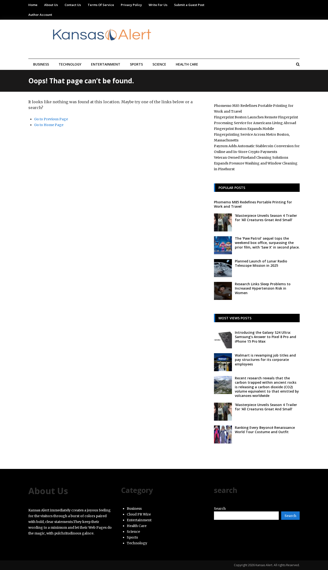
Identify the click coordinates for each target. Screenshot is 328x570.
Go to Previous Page (51, 119)
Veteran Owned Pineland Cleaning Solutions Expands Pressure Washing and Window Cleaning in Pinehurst (256, 163)
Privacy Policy (131, 5)
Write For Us (158, 5)
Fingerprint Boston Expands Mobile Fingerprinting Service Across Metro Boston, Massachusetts (252, 134)
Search (220, 508)
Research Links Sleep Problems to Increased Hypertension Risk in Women (263, 288)
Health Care (187, 64)
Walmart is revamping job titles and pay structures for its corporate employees (265, 359)
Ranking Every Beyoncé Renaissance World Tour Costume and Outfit (265, 429)
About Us (51, 5)
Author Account (40, 14)
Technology (70, 64)
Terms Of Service (101, 5)
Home (32, 5)
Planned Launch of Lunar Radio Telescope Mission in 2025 (261, 263)
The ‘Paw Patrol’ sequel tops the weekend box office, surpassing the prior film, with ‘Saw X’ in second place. (267, 242)
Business (41, 64)
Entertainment (105, 64)
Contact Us (73, 5)
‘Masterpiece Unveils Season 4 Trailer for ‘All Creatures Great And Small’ (266, 217)
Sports (136, 64)
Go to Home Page (48, 125)
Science (159, 64)
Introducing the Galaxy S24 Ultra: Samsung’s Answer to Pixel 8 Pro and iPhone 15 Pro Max (265, 336)
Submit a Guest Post (189, 5)
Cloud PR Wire (139, 514)
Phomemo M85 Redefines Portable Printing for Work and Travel (253, 204)
